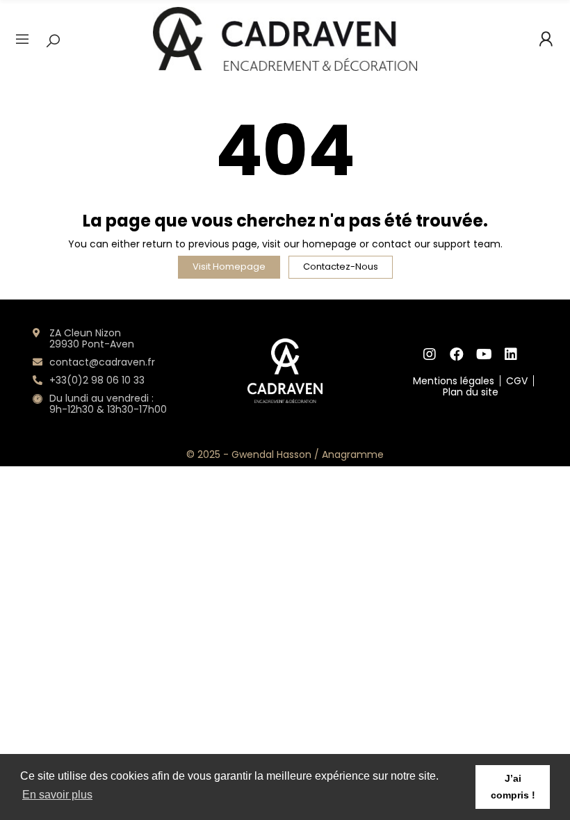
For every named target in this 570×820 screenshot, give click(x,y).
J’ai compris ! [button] (513, 787)
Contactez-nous (340, 266)
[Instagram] (429, 354)
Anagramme (353, 454)
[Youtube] (484, 354)
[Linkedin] (511, 354)
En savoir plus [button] (57, 795)
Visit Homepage (229, 266)
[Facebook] (457, 354)
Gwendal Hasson (271, 454)
